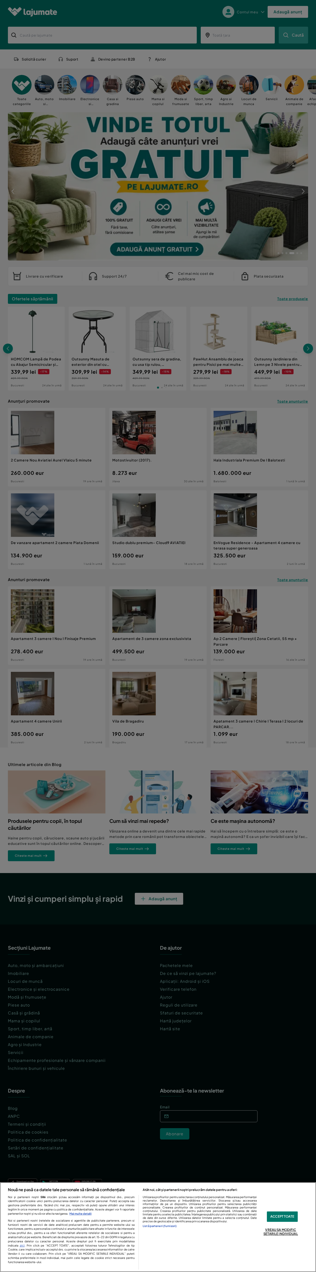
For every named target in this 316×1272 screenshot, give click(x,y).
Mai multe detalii (80, 1213)
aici (22, 1245)
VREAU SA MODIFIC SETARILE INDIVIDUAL (280, 1232)
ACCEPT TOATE (282, 1217)
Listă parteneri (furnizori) (160, 1226)
